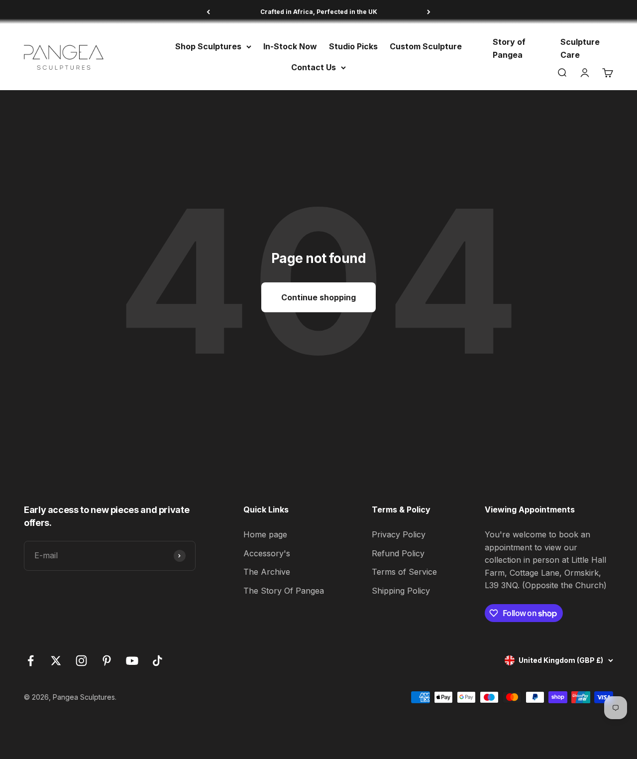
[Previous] (208, 12)
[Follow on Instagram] (81, 660)
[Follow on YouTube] (132, 660)
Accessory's (266, 553)
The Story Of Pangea (283, 591)
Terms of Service (404, 572)
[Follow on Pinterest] (106, 660)
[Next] (428, 12)
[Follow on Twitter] (56, 660)
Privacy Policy (398, 534)
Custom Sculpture (426, 46)
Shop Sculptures (208, 46)
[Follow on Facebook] (30, 660)
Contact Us (313, 67)
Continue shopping (318, 297)
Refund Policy (398, 553)
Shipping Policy (401, 591)
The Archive (266, 572)
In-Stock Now (290, 46)
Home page (265, 534)
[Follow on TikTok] (157, 660)
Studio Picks (353, 46)
